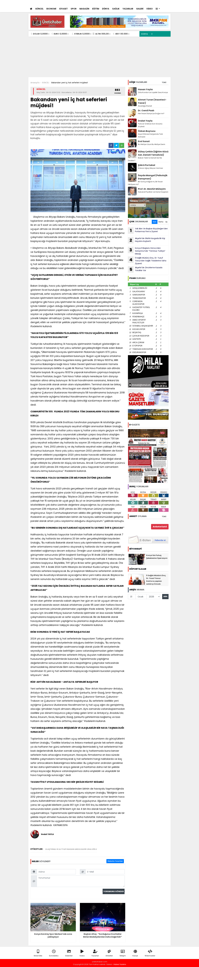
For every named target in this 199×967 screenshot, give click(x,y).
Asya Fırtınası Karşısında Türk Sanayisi (150, 135)
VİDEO (149, 8)
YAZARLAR (128, 8)
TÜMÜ (164, 82)
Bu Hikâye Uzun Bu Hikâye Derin (151, 144)
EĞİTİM (95, 8)
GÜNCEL (39, 8)
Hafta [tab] (161, 222)
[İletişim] (139, 3)
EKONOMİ (51, 8)
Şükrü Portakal (146, 165)
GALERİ (139, 8)
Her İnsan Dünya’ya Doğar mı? (151, 113)
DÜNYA (105, 8)
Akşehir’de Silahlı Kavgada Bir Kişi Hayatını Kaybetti (147, 240)
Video (82, 955)
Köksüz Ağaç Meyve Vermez (150, 168)
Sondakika (53, 955)
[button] (157, 8)
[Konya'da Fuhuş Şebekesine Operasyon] (137, 559)
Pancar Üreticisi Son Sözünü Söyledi (150, 125)
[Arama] (133, 3)
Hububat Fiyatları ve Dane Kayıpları (153, 192)
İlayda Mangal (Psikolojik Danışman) (152, 177)
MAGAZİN (84, 8)
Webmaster (150, 955)
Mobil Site (38, 955)
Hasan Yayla (145, 89)
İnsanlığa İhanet (145, 106)
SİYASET (63, 8)
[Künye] (160, 3)
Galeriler (69, 955)
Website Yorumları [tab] (115, 861)
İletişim (123, 955)
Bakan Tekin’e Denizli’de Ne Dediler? (145, 159)
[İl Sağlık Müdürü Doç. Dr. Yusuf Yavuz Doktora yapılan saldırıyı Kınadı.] (137, 579)
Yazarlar (95, 955)
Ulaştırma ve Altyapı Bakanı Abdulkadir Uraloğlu (71, 849)
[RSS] (166, 3)
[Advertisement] (99, 57)
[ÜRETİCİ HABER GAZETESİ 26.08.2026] (148, 455)
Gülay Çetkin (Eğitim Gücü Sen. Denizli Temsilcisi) (153, 153)
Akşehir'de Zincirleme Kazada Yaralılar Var (145, 269)
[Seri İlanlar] (150, 3)
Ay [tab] (166, 222)
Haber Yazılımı (120, 964)
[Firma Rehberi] (145, 3)
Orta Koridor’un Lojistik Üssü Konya (153, 92)
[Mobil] (128, 3)
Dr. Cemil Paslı (146, 110)
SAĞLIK (116, 8)
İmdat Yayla (145, 120)
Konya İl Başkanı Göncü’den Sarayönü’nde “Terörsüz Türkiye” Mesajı (147, 251)
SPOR (73, 8)
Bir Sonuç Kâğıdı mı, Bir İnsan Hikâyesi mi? (145, 183)
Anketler (109, 955)
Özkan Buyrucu (146, 131)
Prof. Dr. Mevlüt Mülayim (152, 188)
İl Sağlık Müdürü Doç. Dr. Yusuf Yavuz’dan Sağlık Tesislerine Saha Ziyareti (147, 260)
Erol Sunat (144, 141)
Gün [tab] (154, 222)
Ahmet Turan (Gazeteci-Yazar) (152, 101)
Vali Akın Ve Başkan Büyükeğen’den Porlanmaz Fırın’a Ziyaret (81, 3)
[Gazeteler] (155, 3)
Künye (135, 955)
